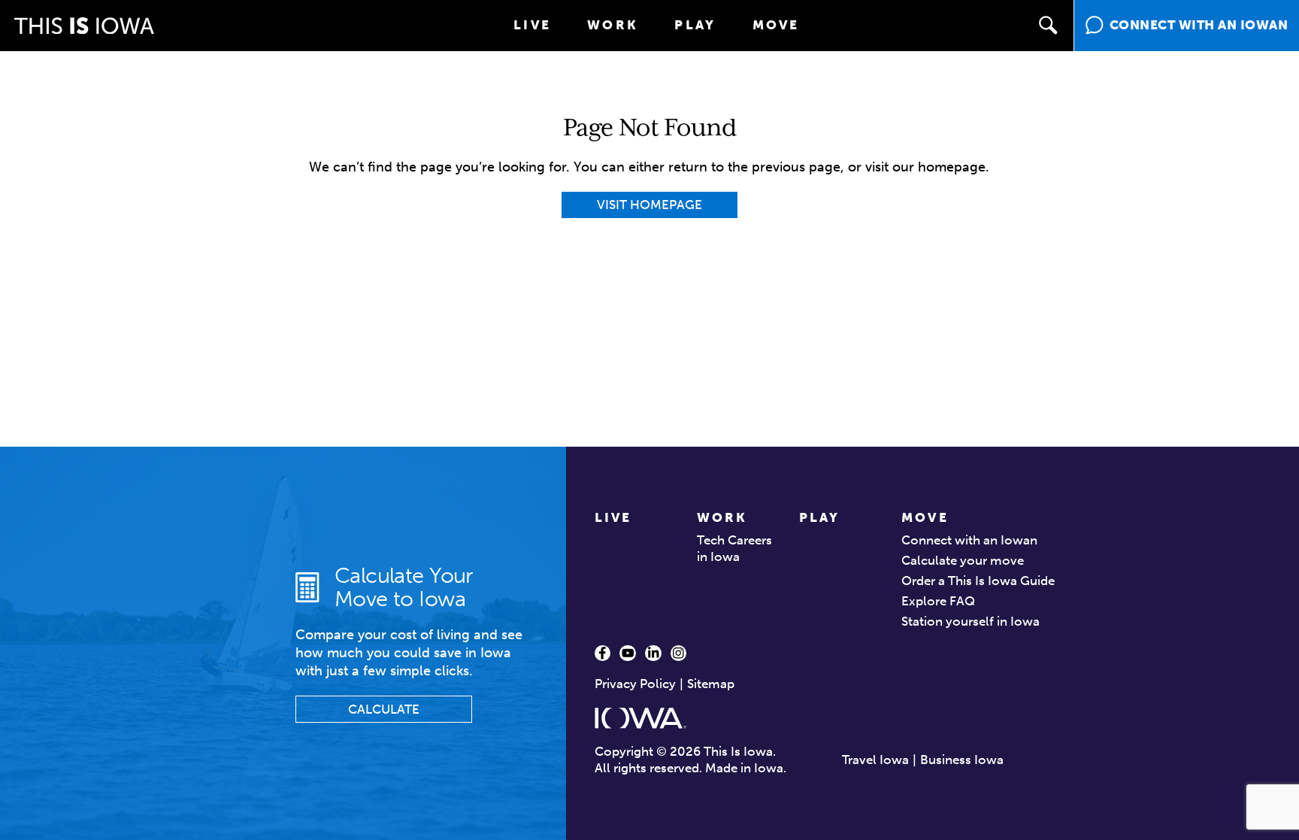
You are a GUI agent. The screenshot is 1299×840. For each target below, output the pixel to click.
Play (695, 24)
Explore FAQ (938, 600)
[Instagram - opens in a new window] (679, 653)
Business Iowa (962, 759)
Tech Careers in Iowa (734, 548)
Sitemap (710, 683)
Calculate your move (962, 560)
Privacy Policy (635, 683)
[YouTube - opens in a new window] (627, 653)
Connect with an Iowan (969, 539)
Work (612, 24)
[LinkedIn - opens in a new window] (653, 653)
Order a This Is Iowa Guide (978, 580)
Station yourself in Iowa (970, 621)
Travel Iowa (875, 759)
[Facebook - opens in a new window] (603, 653)
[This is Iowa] (84, 26)
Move (776, 24)
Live (532, 24)
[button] (1048, 25)
